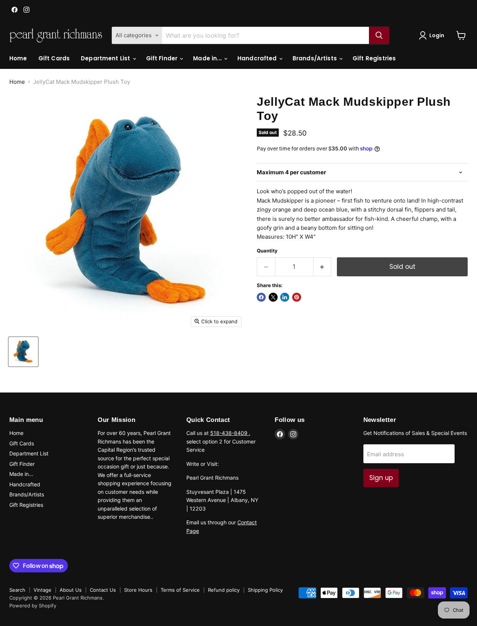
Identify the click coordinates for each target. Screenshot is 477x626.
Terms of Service (180, 590)
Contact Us (103, 590)
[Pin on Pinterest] (296, 297)
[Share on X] (273, 297)
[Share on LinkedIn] (284, 297)
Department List (106, 58)
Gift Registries (374, 58)
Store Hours (138, 590)
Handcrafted (257, 58)
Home (18, 58)
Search (17, 590)
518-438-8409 (229, 433)
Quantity (267, 251)
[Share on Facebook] (261, 297)
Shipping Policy (265, 590)
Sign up (381, 477)
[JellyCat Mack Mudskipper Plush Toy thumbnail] (23, 351)
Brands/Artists (315, 58)
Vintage (42, 590)
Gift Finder (162, 58)
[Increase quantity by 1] (322, 266)
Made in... (208, 58)
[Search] (379, 35)
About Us (71, 590)
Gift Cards (54, 58)
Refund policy (224, 590)
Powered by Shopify (32, 605)
